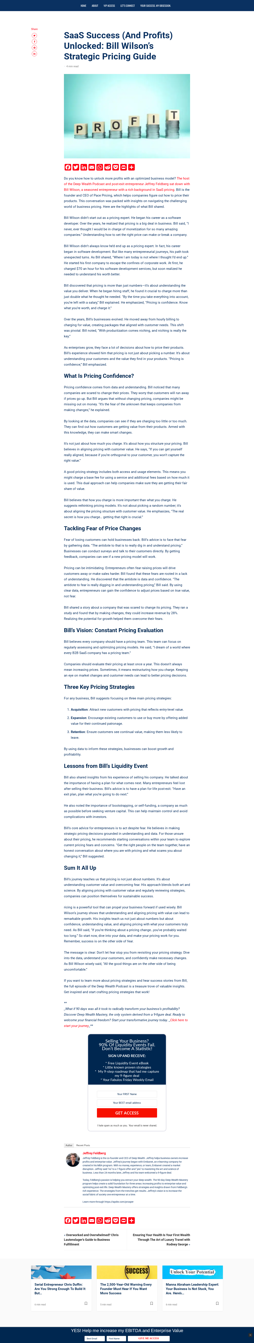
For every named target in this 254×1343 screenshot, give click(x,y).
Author (69, 1145)
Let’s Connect (127, 5)
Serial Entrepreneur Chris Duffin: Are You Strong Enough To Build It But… (60, 1289)
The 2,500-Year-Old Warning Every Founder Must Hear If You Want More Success (126, 1289)
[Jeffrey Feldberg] (73, 1160)
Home (83, 5)
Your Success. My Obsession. (155, 5)
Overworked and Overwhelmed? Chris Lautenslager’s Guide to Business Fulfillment (91, 1239)
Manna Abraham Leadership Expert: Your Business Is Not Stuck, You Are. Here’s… (192, 1289)
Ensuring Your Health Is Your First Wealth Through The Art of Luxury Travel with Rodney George (161, 1239)
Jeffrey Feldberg (94, 1153)
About (95, 5)
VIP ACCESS (109, 5)
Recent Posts (83, 1145)
